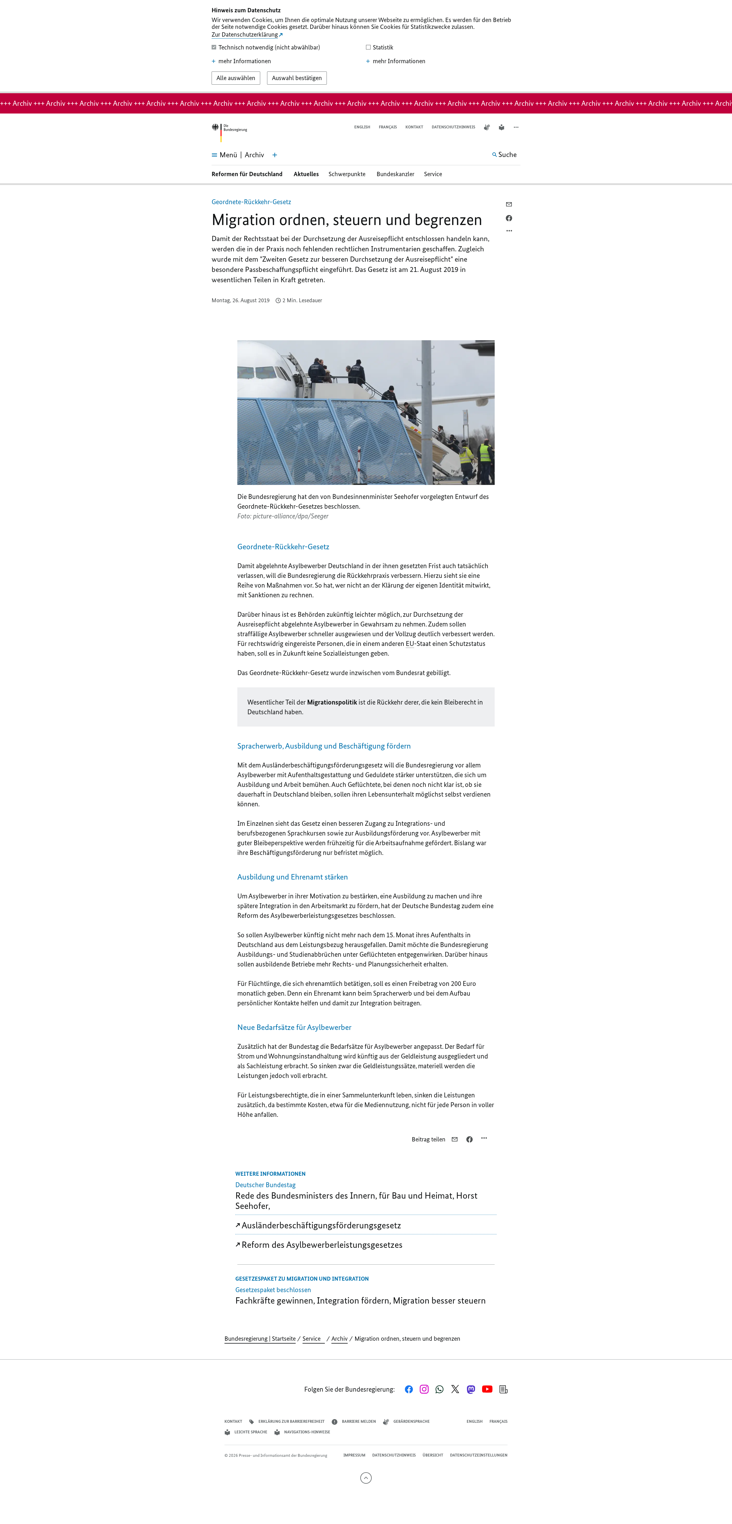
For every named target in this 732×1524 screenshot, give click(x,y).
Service (435, 174)
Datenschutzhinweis (453, 127)
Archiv (339, 1338)
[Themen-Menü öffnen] (274, 155)
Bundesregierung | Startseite (260, 1338)
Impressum (354, 1455)
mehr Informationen (244, 61)
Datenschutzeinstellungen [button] (479, 1455)
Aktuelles (306, 174)
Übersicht (433, 1455)
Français (388, 127)
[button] (517, 127)
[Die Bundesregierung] (229, 133)
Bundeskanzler (395, 174)
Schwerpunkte (348, 174)
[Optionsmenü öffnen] (509, 232)
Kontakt (414, 127)
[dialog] (366, 46)
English (362, 127)
